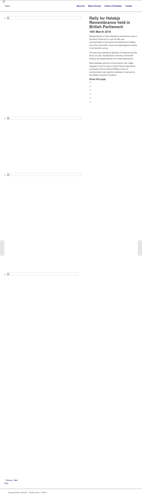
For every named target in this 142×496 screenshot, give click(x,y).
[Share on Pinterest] (92, 94)
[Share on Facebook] (92, 82)
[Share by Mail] (92, 102)
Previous (9, 480)
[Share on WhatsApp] (92, 90)
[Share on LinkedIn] (92, 98)
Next (16, 480)
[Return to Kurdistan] (140, 248)
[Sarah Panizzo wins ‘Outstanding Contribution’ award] (2, 248)
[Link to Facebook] (128, 492)
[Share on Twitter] (92, 86)
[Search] (136, 6)
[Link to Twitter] (132, 492)
